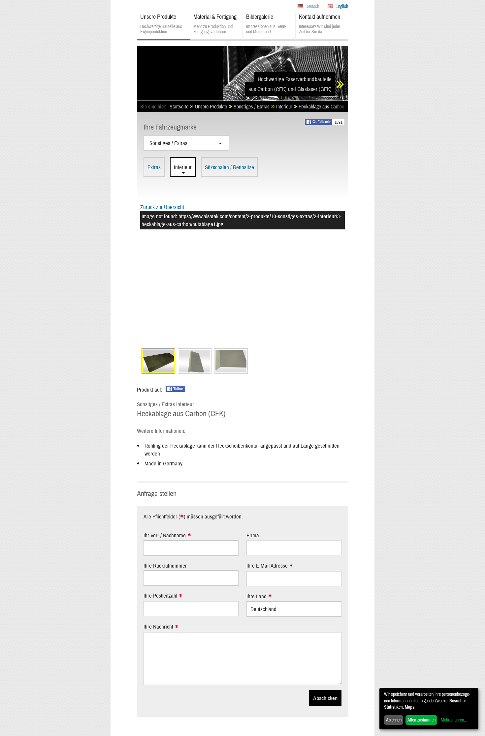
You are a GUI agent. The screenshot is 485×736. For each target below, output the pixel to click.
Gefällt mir (321, 122)
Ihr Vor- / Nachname (165, 535)
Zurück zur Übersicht (162, 207)
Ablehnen (394, 720)
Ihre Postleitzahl (160, 595)
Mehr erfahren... (454, 720)
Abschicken (325, 698)
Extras (154, 167)
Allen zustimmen (421, 720)
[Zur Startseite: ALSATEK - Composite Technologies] (180, 71)
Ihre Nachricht (158, 626)
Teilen (178, 389)
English (342, 6)
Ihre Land (256, 596)
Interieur (183, 167)
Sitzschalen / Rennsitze (229, 167)
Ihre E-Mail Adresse (267, 565)
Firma (252, 535)
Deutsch (312, 6)
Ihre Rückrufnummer (165, 565)
